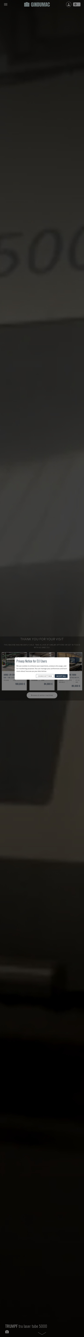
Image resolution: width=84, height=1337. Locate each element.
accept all (61, 676)
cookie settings (45, 676)
